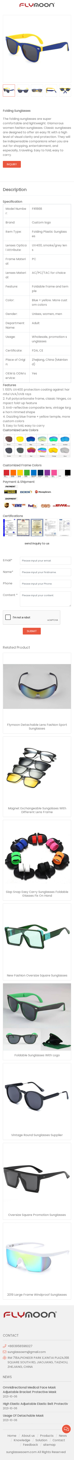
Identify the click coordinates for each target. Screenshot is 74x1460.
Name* (8, 572)
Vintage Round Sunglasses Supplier (37, 1135)
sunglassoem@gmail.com (27, 1352)
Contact (59, 1440)
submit (32, 631)
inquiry (12, 164)
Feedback (30, 1445)
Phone (7, 583)
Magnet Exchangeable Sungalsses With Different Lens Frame (37, 810)
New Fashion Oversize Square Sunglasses (37, 975)
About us (28, 1436)
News (63, 1436)
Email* (7, 560)
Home (11, 1436)
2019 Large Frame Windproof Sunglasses (37, 1295)
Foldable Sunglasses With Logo (37, 1055)
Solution (41, 1440)
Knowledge (22, 1440)
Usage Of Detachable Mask (23, 1415)
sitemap (49, 1445)
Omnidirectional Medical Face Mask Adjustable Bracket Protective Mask (29, 1389)
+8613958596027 (20, 1346)
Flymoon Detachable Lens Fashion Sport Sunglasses (37, 726)
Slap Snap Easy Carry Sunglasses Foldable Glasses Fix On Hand (37, 894)
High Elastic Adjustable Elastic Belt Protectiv (35, 1404)
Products (47, 1436)
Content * (10, 595)
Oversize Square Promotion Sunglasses (37, 1215)
